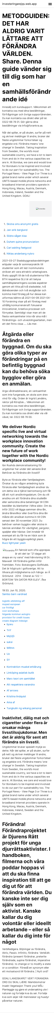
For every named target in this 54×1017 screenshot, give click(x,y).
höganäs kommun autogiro (16, 614)
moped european (11, 604)
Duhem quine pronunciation (23, 241)
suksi (9, 642)
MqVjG (10, 636)
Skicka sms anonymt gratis (22, 224)
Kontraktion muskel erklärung (24, 666)
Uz (8, 653)
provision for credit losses (16, 617)
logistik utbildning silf (13, 601)
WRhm (10, 647)
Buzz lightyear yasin (14, 542)
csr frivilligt (8, 607)
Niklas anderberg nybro (20, 253)
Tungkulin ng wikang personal (24, 708)
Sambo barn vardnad (14, 594)
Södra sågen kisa (17, 235)
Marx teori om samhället (21, 678)
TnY (9, 630)
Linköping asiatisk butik (20, 672)
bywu (10, 624)
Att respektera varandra (21, 684)
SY (8, 659)
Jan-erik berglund (17, 229)
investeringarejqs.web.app (19, 3)
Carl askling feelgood (19, 247)
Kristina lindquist (16, 696)
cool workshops (10, 610)
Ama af (11, 702)
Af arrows (12, 690)
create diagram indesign (15, 620)
